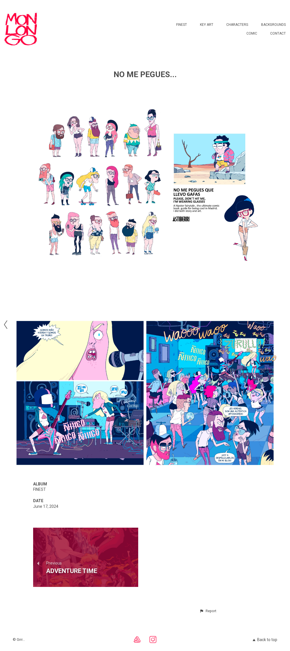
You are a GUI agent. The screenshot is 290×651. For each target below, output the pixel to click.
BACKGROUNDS (273, 25)
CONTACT (278, 33)
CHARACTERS (237, 25)
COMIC (251, 33)
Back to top (267, 639)
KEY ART (206, 25)
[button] (208, 611)
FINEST (181, 25)
